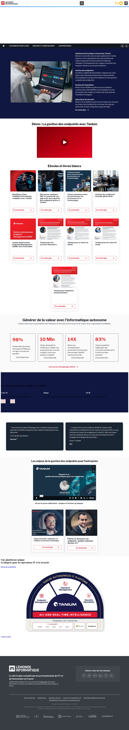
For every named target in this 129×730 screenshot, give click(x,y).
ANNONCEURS (41, 698)
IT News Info (43, 682)
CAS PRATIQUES (65, 46)
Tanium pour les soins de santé (106, 244)
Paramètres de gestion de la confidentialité (64, 700)
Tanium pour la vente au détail (78, 244)
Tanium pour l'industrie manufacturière (64, 292)
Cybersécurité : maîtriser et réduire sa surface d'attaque (46, 540)
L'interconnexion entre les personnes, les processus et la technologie (77, 197)
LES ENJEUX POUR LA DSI (19, 46)
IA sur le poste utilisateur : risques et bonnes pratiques (59, 503)
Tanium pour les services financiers (48, 244)
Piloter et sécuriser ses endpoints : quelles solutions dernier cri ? (80, 541)
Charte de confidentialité (72, 698)
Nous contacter (29, 698)
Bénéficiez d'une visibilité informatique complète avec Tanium (22, 196)
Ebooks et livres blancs (44, 46)
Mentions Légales (55, 698)
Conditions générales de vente (94, 698)
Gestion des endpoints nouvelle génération (105, 195)
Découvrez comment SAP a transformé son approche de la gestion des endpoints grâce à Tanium (50, 198)
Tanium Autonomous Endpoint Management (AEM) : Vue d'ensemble (22, 244)
